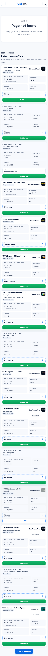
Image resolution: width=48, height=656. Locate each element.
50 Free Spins (7, 108)
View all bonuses (24, 651)
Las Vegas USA (34, 410)
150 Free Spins (8, 452)
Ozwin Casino (35, 221)
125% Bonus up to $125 (11, 530)
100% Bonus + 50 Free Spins (13, 182)
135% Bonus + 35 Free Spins (13, 608)
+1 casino (36, 615)
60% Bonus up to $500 (11, 70)
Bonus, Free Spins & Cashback (14, 67)
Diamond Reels (34, 69)
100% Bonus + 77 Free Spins (13, 256)
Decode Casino (34, 373)
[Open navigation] (3, 4)
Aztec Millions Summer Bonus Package (14, 294)
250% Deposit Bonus (10, 219)
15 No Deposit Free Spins (12, 372)
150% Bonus (7, 411)
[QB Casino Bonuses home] (24, 3)
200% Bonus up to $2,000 (12, 297)
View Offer (24, 521)
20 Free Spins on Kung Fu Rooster (15, 571)
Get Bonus (24, 100)
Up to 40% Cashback (10, 146)
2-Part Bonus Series (10, 408)
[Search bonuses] (45, 4)
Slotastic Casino (34, 184)
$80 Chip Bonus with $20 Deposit (12, 490)
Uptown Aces (35, 609)
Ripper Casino (35, 490)
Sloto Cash (36, 257)
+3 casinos (35, 415)
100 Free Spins (8, 335)
